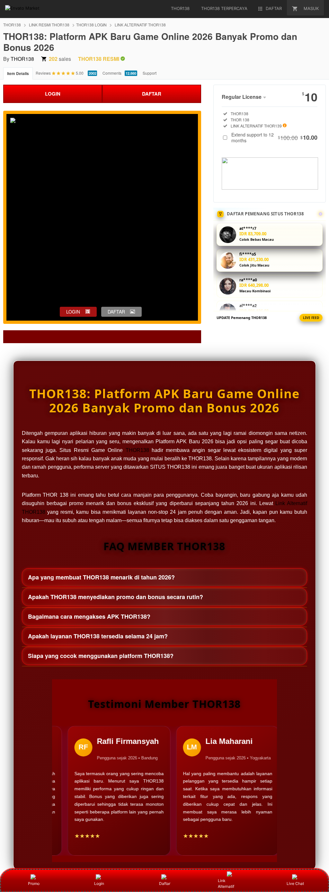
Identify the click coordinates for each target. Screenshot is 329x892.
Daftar (164, 883)
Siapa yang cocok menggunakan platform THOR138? (100, 656)
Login (99, 883)
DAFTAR (151, 93)
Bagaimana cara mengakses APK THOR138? (89, 616)
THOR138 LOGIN (91, 24)
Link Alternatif (226, 883)
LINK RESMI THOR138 (49, 24)
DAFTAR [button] (116, 311)
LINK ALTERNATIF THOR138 (140, 24)
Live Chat (295, 883)
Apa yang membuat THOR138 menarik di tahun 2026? (101, 577)
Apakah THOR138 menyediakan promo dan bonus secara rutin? (115, 597)
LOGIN (52, 93)
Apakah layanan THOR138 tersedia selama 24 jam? (98, 636)
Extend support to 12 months (274, 137)
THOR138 (12, 24)
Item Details (18, 73)
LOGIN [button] (73, 311)
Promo (34, 883)
